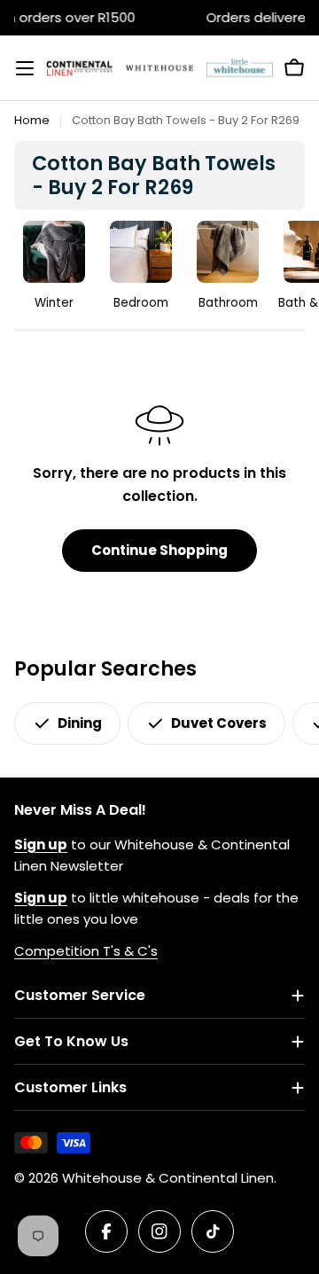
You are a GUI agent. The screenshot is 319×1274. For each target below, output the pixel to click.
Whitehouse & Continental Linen (168, 1177)
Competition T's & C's (86, 951)
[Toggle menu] (24, 68)
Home (32, 120)
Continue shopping (159, 550)
